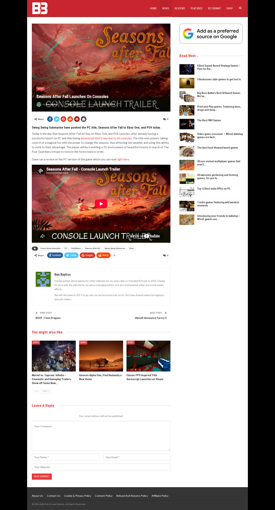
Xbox (131, 248)
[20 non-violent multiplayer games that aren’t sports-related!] (186, 165)
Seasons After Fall (92, 248)
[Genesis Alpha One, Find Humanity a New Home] (101, 356)
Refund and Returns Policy (132, 495)
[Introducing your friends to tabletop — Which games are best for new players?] (186, 219)
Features (197, 8)
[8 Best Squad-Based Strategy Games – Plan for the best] (186, 69)
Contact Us (53, 495)
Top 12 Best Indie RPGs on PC (213, 188)
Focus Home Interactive (50, 248)
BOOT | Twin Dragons (48, 318)
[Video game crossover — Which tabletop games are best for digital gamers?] (186, 138)
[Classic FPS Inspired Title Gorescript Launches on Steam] (148, 356)
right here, (123, 159)
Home (153, 8)
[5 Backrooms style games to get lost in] (186, 83)
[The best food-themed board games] (186, 151)
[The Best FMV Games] (186, 124)
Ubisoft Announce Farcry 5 (151, 318)
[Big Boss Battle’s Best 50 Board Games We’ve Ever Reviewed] (186, 97)
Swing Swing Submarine (115, 248)
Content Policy (103, 495)
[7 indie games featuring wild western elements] (186, 206)
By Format (214, 8)
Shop (230, 8)
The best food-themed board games (217, 147)
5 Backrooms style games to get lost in (219, 79)
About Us (37, 495)
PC (66, 248)
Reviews (180, 8)
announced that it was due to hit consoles (106, 138)
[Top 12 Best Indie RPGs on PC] (186, 192)
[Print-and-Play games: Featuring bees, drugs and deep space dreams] (186, 110)
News (165, 8)
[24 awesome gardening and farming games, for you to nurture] (186, 178)
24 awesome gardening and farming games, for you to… (217, 176)
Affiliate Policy (160, 495)
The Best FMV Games (209, 120)
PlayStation (76, 248)
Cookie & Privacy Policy (77, 495)
